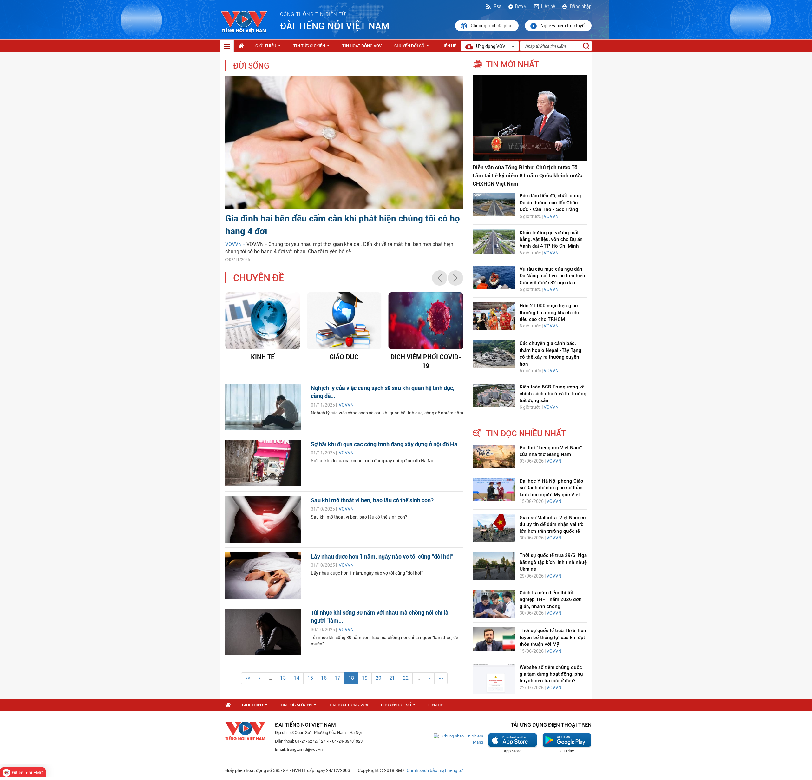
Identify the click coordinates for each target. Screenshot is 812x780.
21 (392, 678)
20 (378, 678)
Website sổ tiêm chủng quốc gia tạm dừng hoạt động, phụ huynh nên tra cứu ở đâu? (551, 674)
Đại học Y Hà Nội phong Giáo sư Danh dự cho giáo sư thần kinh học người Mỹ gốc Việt (551, 488)
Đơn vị (521, 6)
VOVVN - (235, 244)
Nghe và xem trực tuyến (563, 25)
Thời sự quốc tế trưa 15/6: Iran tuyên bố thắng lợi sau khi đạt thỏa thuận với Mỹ (553, 637)
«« (247, 678)
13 (283, 678)
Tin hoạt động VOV (362, 45)
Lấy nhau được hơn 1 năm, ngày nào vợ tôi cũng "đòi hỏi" (382, 556)
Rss (497, 6)
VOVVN (346, 404)
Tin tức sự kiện (312, 47)
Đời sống (251, 65)
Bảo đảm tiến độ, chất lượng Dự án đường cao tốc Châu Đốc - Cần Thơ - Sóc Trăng (550, 202)
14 (296, 678)
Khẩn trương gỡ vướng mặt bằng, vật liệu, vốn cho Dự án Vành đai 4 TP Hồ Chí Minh (551, 239)
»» (440, 678)
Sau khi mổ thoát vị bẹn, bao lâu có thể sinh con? (372, 500)
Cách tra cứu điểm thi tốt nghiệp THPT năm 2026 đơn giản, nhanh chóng (551, 599)
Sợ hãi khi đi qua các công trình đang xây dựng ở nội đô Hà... (386, 444)
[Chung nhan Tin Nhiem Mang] (458, 739)
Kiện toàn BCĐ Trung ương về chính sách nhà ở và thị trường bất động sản (553, 393)
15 (310, 678)
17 (337, 678)
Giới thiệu (269, 47)
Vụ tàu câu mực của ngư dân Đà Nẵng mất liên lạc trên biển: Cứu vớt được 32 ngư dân (553, 276)
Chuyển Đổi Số (412, 47)
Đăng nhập (580, 6)
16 (324, 678)
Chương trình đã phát (492, 25)
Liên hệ (548, 6)
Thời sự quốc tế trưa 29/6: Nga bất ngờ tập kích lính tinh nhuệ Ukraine (553, 562)
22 (406, 678)
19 (365, 678)
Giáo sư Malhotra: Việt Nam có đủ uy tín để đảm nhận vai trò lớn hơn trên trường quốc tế (553, 524)
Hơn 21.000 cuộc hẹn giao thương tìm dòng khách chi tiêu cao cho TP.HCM (549, 312)
